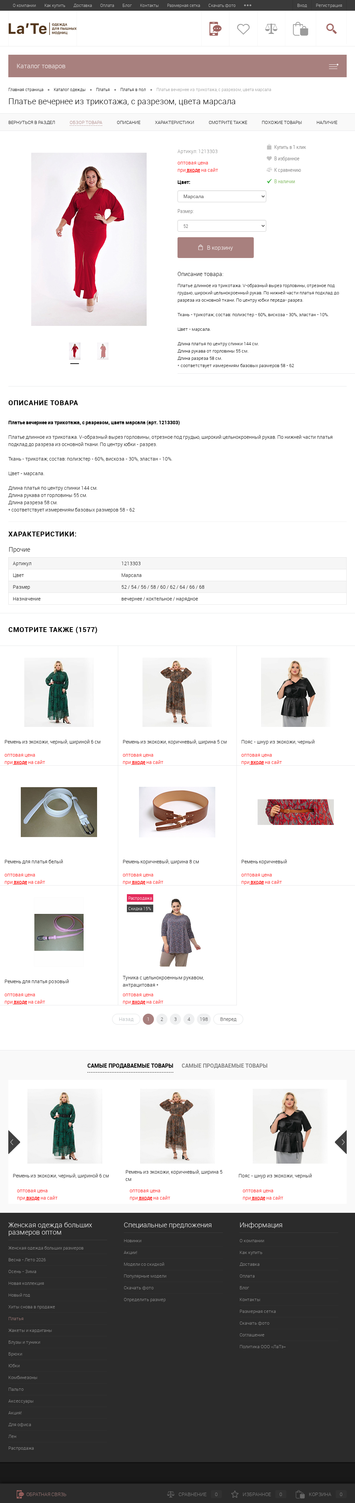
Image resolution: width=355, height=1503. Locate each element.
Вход (302, 5)
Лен (12, 1436)
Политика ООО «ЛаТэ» (263, 1346)
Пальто (16, 1389)
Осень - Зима (22, 1271)
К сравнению (287, 169)
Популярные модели (145, 1276)
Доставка (82, 5)
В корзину (220, 247)
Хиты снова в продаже (31, 1307)
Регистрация (329, 5)
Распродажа (21, 1448)
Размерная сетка (183, 5)
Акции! (130, 1252)
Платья (103, 89)
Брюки (15, 1354)
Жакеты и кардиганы (30, 1330)
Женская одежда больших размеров (46, 1248)
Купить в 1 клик (290, 146)
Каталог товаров (41, 66)
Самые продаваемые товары (130, 1065)
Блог (127, 5)
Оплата (107, 5)
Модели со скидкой (144, 1264)
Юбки (14, 1365)
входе (193, 170)
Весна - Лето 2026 (27, 1259)
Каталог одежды (70, 89)
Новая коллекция (26, 1283)
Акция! (15, 1412)
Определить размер (145, 1299)
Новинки (132, 1240)
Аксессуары (21, 1401)
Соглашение (252, 1335)
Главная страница (25, 89)
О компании (24, 5)
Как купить (54, 5)
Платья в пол (133, 89)
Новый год (19, 1295)
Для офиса (19, 1424)
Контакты (149, 5)
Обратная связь (46, 1494)
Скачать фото (222, 5)
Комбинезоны (22, 1377)
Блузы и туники (24, 1342)
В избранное (287, 158)
